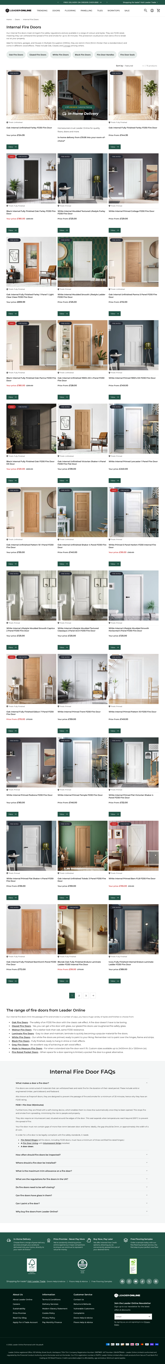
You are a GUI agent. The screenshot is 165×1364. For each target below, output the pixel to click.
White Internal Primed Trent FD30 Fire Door (79, 711)
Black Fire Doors (21, 1041)
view (10, 147)
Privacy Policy (48, 1318)
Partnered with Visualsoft (33, 1345)
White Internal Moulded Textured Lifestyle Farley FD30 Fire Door (81, 212)
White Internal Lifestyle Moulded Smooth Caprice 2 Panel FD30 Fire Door (30, 629)
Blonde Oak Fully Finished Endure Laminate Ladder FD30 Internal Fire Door (79, 963)
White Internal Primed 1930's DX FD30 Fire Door (132, 378)
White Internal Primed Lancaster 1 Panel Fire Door (133, 461)
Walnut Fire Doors (22, 1030)
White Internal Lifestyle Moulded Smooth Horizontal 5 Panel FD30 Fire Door (129, 629)
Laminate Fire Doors (23, 1033)
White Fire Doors (21, 1037)
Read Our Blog (20, 1318)
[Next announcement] (107, 2)
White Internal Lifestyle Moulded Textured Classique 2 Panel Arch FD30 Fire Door (78, 629)
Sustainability (19, 1308)
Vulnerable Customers (84, 1308)
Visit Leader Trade (148, 2)
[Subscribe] (149, 1317)
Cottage (67, 46)
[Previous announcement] (58, 2)
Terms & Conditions (51, 1299)
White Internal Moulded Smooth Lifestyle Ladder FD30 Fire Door (81, 295)
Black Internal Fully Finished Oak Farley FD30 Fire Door (31, 212)
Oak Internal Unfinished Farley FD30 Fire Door (29, 127)
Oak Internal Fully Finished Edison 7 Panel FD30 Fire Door (30, 713)
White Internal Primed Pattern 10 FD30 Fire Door (132, 711)
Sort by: (119, 65)
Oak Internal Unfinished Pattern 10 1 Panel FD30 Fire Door (29, 546)
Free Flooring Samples (102, 1281)
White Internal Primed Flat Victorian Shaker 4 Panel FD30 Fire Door (131, 796)
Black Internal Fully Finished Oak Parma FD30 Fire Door (31, 379)
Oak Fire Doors (20, 1022)
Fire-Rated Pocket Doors (25, 1052)
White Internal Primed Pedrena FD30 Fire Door (29, 795)
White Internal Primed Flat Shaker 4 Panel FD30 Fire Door (29, 879)
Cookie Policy (48, 1313)
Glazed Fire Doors (21, 1026)
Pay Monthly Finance (52, 1322)
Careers (16, 1304)
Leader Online (18, 1345)
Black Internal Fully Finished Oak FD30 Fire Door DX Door (30, 462)
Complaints (79, 1313)
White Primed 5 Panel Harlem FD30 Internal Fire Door (132, 546)
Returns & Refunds (82, 1304)
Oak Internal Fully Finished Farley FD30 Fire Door (133, 127)
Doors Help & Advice (56, 1281)
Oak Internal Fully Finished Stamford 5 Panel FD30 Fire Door (31, 963)
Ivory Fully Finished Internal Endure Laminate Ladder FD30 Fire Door (131, 963)
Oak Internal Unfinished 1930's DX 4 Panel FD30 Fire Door (81, 379)
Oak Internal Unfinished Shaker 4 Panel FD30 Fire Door (82, 546)
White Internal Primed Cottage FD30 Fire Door (131, 211)
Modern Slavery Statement (54, 1308)
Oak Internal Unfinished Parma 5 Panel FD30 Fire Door (133, 295)
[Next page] (93, 995)
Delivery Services (50, 1304)
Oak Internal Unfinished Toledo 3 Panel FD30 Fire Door (82, 879)
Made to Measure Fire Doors (27, 1048)
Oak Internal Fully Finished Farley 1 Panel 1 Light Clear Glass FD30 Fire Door (30, 295)
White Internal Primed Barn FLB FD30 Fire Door (132, 878)
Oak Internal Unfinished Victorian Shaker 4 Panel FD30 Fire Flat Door (82, 462)
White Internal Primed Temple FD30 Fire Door (80, 795)
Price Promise (19, 1313)
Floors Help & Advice (78, 1281)
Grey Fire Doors (20, 1044)
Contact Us (79, 1299)
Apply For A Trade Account (25, 1322)
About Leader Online (22, 1299)
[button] (146, 10)
